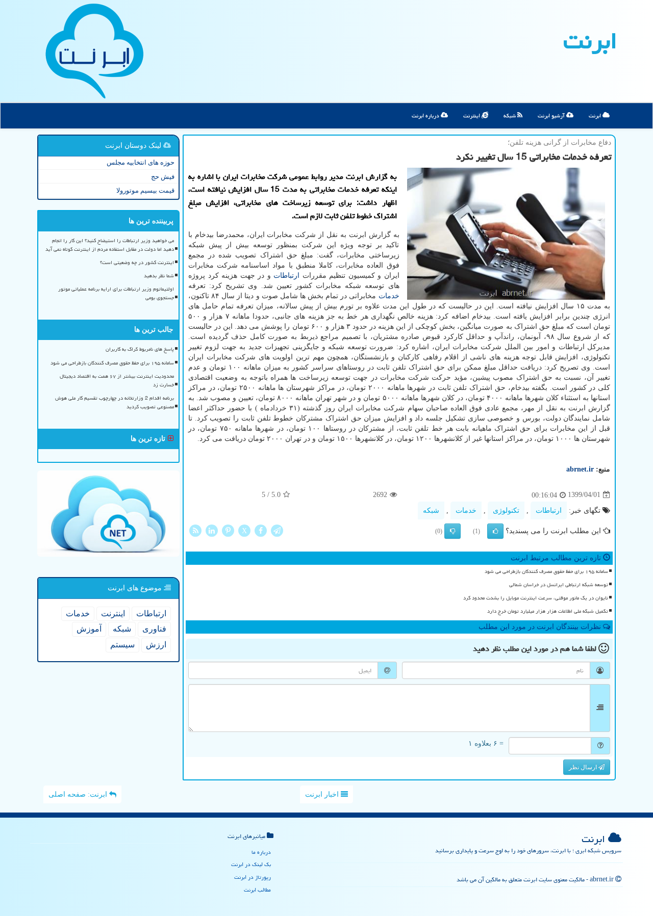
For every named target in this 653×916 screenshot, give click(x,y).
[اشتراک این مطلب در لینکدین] (212, 530)
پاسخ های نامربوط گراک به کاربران (140, 349)
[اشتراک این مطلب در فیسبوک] (261, 530)
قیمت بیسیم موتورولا (145, 190)
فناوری (154, 628)
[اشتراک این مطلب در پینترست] (228, 530)
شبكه (431, 510)
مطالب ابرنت (257, 889)
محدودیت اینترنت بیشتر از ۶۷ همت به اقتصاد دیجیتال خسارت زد (117, 380)
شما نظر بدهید (159, 276)
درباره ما (261, 852)
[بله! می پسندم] (495, 531)
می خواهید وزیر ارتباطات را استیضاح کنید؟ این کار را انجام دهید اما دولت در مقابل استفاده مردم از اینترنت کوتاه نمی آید (109, 244)
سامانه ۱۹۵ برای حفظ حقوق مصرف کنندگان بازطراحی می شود (546, 571)
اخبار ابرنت (323, 794)
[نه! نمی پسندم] (452, 531)
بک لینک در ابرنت (251, 864)
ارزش (156, 644)
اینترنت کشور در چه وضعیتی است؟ (137, 262)
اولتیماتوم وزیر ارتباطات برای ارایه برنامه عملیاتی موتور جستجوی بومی (116, 293)
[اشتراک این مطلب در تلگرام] (277, 530)
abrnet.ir (580, 469)
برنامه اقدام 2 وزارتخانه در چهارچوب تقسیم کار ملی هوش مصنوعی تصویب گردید (114, 402)
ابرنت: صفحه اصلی (78, 794)
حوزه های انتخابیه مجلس (140, 162)
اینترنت (472, 115)
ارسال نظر (583, 767)
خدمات (389, 296)
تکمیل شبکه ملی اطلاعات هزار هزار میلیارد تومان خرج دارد (547, 611)
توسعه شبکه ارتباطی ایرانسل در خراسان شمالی (558, 585)
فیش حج (162, 176)
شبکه (510, 115)
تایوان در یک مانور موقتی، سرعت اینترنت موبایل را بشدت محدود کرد (535, 598)
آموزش (89, 628)
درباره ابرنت (426, 115)
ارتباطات (286, 275)
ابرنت (590, 41)
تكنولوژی (506, 510)
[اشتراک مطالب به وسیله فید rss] (195, 530)
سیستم (122, 644)
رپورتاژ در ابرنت (252, 877)
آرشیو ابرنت (552, 115)
